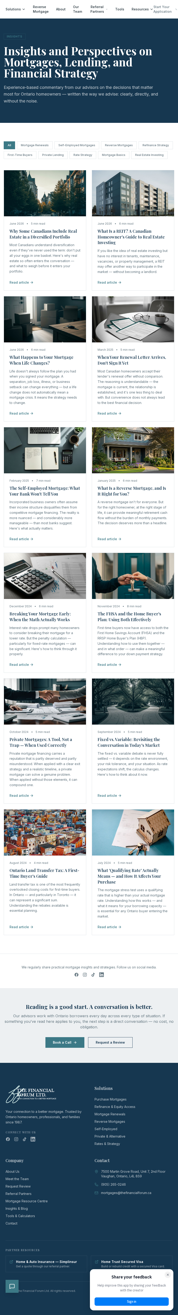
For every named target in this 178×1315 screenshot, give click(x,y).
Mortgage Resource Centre (27, 1201)
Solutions (13, 9)
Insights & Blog (17, 1208)
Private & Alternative (110, 1136)
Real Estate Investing (149, 155)
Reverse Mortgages (119, 145)
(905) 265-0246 (113, 1184)
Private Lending (53, 155)
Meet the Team (17, 1179)
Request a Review (110, 1042)
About (61, 9)
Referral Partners (97, 9)
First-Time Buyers (20, 155)
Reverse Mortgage (41, 9)
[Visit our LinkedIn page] (101, 974)
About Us (12, 1171)
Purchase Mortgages (111, 1099)
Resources (140, 9)
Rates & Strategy (107, 1144)
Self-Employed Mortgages (76, 145)
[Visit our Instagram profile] (85, 974)
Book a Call (62, 1042)
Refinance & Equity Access (115, 1107)
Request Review (18, 1186)
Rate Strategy (82, 155)
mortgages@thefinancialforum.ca (126, 1193)
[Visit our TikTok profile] (93, 974)
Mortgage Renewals (35, 145)
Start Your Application (162, 9)
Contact (11, 1223)
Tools (119, 9)
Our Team (77, 9)
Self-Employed (106, 1129)
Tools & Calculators (20, 1216)
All (9, 145)
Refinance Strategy (156, 145)
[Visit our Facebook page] (76, 974)
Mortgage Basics (113, 155)
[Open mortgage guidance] (12, 1286)
